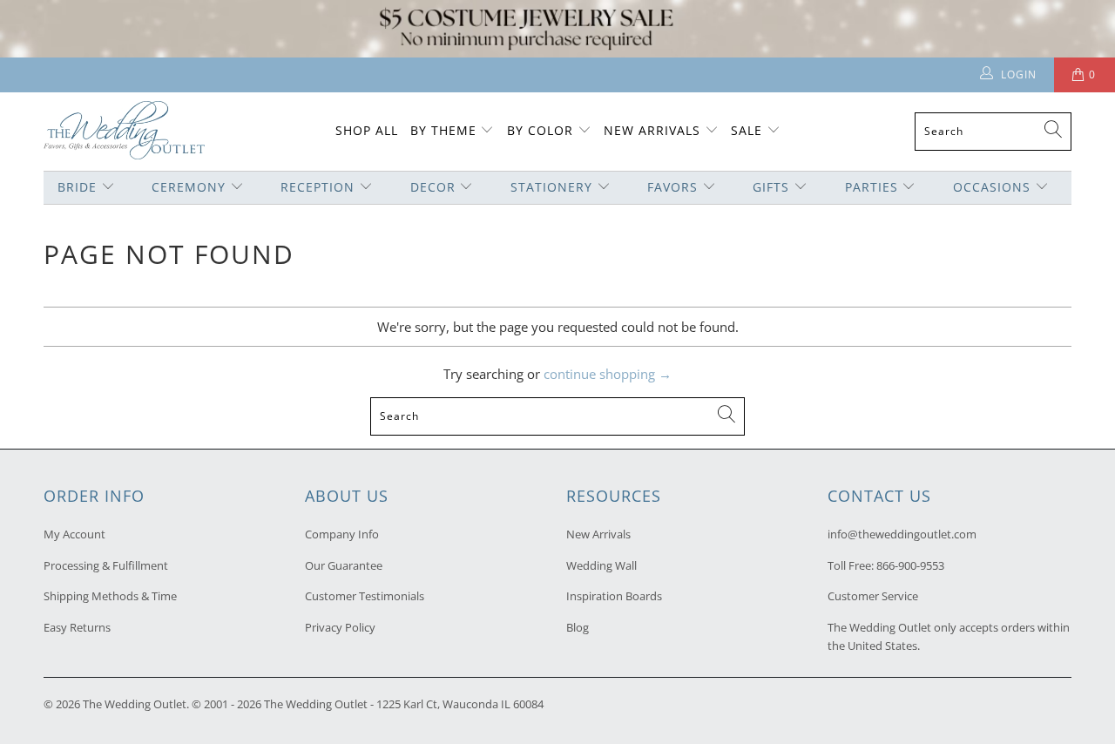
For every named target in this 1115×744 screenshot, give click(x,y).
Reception (317, 187)
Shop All (366, 130)
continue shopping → (608, 373)
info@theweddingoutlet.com (902, 534)
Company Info (342, 534)
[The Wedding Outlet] (124, 132)
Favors (672, 187)
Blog (577, 627)
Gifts (771, 187)
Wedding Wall (601, 565)
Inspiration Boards (614, 596)
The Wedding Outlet (134, 704)
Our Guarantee (343, 565)
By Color (540, 130)
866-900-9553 (910, 565)
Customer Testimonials (364, 596)
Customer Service (873, 596)
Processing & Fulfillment (106, 565)
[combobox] (993, 131)
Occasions (992, 187)
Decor (433, 187)
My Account (74, 534)
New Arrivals (654, 130)
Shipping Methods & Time (110, 596)
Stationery (551, 187)
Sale (746, 130)
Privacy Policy (340, 627)
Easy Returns (77, 627)
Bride (77, 187)
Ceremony (189, 187)
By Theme (443, 130)
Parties (871, 187)
